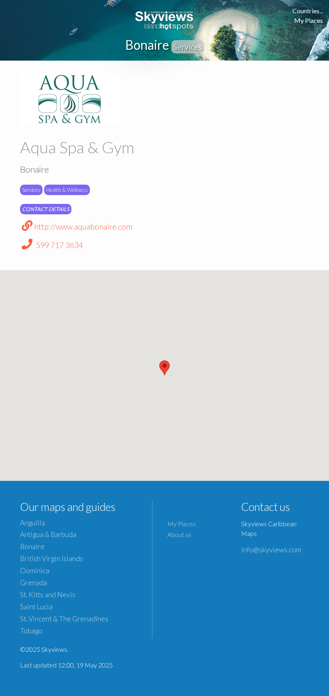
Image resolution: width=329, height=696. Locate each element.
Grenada (33, 582)
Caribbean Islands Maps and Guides (164, 19)
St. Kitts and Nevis (47, 594)
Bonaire (32, 546)
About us (179, 534)
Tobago (31, 631)
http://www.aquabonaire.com (83, 226)
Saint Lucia (36, 606)
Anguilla (32, 523)
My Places (308, 20)
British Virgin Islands (51, 558)
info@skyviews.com (271, 549)
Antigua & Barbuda (48, 534)
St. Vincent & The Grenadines (64, 619)
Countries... (307, 10)
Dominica (34, 570)
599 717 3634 (58, 245)
